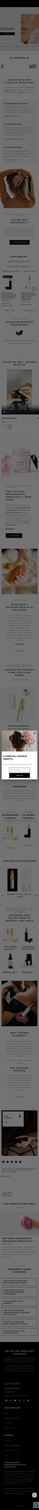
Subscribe (19, 775)
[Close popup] (34, 733)
